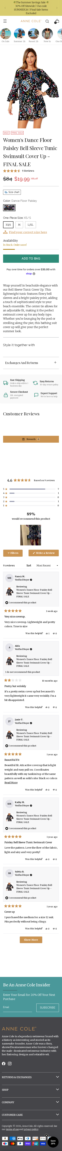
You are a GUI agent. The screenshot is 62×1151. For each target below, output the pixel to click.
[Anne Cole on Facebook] (4, 1064)
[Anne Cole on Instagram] (10, 1064)
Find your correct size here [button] (28, 232)
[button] (31, 171)
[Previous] (5, 8)
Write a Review (47, 553)
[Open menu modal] (4, 21)
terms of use (12, 1129)
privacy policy (31, 1129)
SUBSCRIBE (47, 1007)
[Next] (57, 8)
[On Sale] (5, 33)
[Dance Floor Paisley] (9, 207)
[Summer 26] (19, 33)
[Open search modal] (47, 21)
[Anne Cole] (31, 21)
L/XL (30, 224)
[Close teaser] (46, 1135)
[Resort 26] (33, 33)
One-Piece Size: (17, 217)
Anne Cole (27, 1126)
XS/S (8, 224)
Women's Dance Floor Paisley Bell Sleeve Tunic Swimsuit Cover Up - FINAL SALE (34, 593)
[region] (31, 535)
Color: (20, 200)
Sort (29, 565)
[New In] (47, 33)
